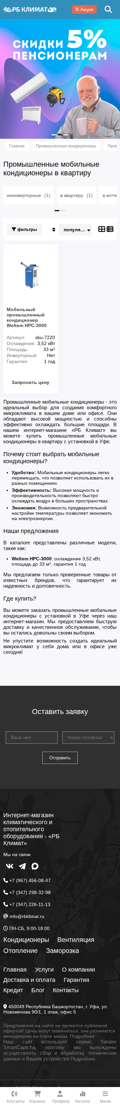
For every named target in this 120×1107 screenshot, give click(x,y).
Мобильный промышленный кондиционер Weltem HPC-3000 (27, 317)
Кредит (13, 990)
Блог (38, 990)
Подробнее (82, 1036)
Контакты (66, 990)
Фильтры (26, 229)
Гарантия (76, 980)
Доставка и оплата (29, 980)
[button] (54, 134)
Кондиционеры (26, 939)
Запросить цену (30, 382)
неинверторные (28, 195)
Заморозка (62, 950)
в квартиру (76, 195)
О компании (78, 969)
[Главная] (30, 9)
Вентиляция (75, 939)
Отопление (20, 950)
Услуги (44, 969)
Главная (15, 969)
